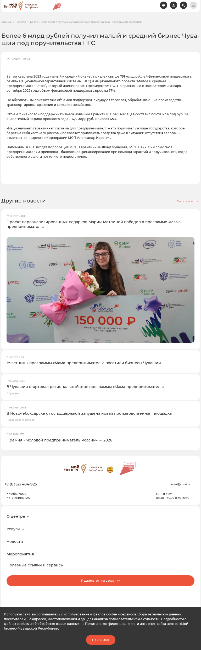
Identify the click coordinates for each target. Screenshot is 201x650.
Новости (20, 22)
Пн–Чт (160, 494)
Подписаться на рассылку (100, 580)
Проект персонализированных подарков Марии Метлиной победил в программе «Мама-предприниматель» (94, 224)
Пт (169, 494)
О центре (16, 516)
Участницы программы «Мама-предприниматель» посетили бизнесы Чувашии (84, 362)
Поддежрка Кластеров (21, 419)
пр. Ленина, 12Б (18, 498)
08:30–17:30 (164, 498)
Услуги (13, 529)
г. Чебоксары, (17, 494)
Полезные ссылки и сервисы (35, 565)
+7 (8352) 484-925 (20, 484)
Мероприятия (20, 554)
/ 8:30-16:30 (180, 498)
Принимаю (100, 640)
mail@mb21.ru (181, 484)
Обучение (13, 393)
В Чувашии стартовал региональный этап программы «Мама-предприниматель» (85, 386)
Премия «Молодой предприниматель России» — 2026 (59, 440)
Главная (6, 22)
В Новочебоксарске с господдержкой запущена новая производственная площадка (89, 413)
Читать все (185, 201)
